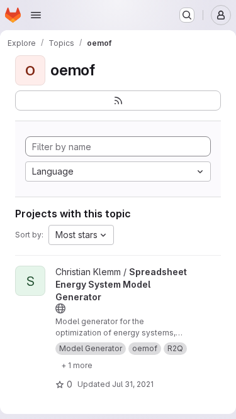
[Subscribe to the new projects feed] (118, 100)
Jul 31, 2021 (133, 384)
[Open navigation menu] (36, 15)
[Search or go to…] (186, 15)
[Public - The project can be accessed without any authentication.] (60, 308)
